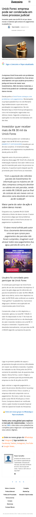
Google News (8, 446)
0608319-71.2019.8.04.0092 (12, 144)
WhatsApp (29, 437)
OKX (8, 425)
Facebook (6, 443)
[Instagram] (16, 482)
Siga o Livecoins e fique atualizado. (20, 64)
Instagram (21, 443)
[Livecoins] (17, 1)
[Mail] (15, 473)
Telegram (8, 440)
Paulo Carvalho (15, 27)
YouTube (29, 443)
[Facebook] (12, 482)
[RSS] (20, 482)
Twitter (13, 443)
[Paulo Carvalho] (9, 27)
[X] (23, 482)
